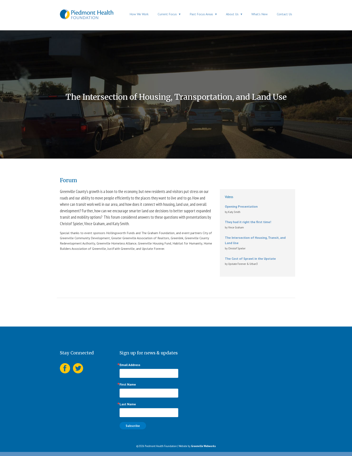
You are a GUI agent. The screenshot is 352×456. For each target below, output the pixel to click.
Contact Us (284, 14)
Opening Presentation (241, 206)
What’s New (259, 14)
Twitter (78, 368)
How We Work (139, 14)
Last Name (128, 404)
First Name (128, 384)
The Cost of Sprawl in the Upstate (250, 258)
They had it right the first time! (248, 222)
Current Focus (167, 14)
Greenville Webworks (203, 446)
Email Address (130, 364)
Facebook (65, 368)
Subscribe (133, 426)
